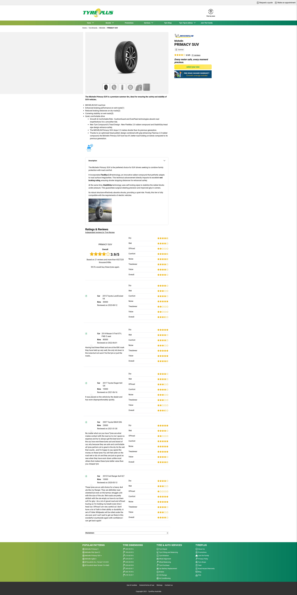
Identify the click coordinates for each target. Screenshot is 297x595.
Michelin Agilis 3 (90, 559)
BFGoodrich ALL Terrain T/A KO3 (97, 562)
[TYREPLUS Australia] (98, 13)
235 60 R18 (129, 565)
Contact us (169, 585)
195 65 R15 (129, 552)
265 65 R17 (129, 568)
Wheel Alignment (165, 559)
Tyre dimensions (133, 545)
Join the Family (203, 555)
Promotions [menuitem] (129, 23)
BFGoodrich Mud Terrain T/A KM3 (97, 565)
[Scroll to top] (291, 590)
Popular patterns (93, 545)
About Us (201, 549)
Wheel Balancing (165, 562)
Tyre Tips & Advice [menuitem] (186, 23)
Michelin (102, 28)
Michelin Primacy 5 (91, 549)
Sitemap (159, 585)
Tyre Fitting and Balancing (168, 552)
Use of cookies (132, 585)
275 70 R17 (129, 575)
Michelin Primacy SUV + (93, 555)
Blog (199, 572)
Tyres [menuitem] (89, 23)
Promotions (202, 552)
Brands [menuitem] (109, 23)
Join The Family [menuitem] (207, 23)
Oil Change (163, 575)
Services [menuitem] (147, 23)
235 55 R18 (129, 562)
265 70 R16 (129, 572)
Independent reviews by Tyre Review (100, 232)
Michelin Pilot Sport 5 (92, 552)
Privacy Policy (203, 559)
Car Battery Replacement (168, 568)
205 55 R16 (129, 549)
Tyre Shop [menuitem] (168, 23)
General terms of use (146, 585)
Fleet (200, 565)
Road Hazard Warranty (206, 568)
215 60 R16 (129, 555)
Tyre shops (202, 562)
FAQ (199, 575)
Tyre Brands (93, 28)
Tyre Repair (163, 549)
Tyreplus (201, 545)
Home (84, 28)
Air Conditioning (165, 578)
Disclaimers (90, 533)
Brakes (161, 572)
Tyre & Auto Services (169, 545)
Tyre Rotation (164, 555)
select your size (192, 67)
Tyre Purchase (164, 565)
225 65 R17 (129, 559)
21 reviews (196, 55)
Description (93, 161)
